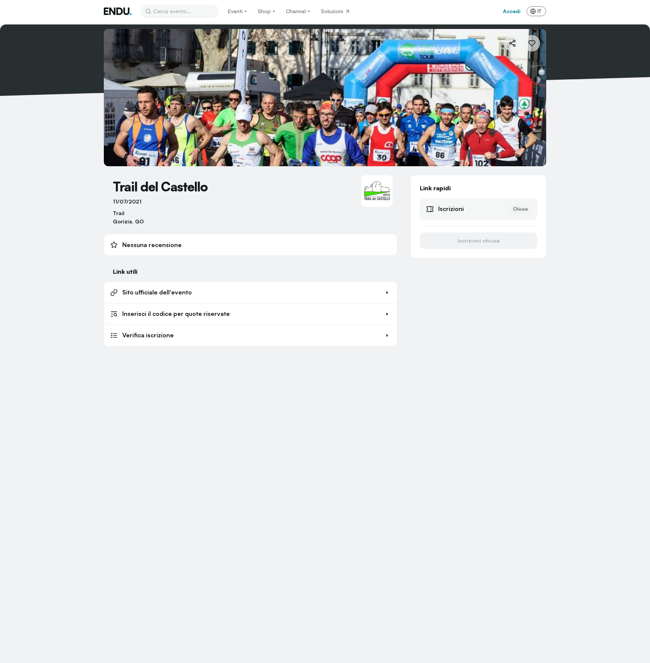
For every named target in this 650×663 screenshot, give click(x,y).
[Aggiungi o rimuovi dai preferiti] (532, 43)
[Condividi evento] (512, 43)
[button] (250, 292)
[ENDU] (118, 11)
